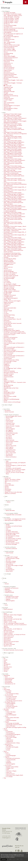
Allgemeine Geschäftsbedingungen (11, 399)
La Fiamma (8, 527)
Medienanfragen (7, 324)
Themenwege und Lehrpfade (12, 723)
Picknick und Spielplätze (9, 371)
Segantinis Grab (7, 107)
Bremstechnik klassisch (9, 73)
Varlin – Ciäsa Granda (11, 452)
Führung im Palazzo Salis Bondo (11, 275)
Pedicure (6, 52)
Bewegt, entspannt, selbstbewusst (11, 291)
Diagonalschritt (7, 64)
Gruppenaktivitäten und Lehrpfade (13, 514)
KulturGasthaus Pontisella (12, 433)
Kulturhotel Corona (10, 423)
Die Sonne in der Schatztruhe (10, 272)
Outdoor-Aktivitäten (9, 485)
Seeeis (5, 101)
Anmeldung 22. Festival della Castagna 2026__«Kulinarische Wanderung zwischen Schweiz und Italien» (13, 250)
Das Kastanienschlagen (9, 278)
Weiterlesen (4, 859)
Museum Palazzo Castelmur (12, 441)
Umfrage (5, 84)
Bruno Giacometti (8, 616)
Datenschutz (6, 320)
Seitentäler (6, 257)
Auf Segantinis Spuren (11, 698)
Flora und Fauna (7, 362)
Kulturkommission (10, 773)
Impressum (6, 397)
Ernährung (6, 81)
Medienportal (7, 675)
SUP (6, 482)
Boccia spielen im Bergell (9, 338)
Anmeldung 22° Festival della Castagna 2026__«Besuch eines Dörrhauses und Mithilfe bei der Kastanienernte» (15, 184)
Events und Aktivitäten (9, 317)
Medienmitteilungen (9, 678)
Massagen (6, 93)
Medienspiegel (8, 681)
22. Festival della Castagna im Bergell (14, 565)
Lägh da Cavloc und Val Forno (11, 481)
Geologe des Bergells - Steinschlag (11, 16)
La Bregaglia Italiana (8, 296)
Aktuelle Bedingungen (9, 261)
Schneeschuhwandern (9, 376)
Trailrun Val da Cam (8, 267)
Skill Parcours (7, 24)
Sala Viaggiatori (9, 430)
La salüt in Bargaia (8, 100)
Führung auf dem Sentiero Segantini (12, 330)
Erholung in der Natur (9, 98)
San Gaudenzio (9, 537)
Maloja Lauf (6, 104)
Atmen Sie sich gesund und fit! (11, 46)
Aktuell (5, 728)
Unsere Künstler (7, 340)
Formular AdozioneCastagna (10, 25)
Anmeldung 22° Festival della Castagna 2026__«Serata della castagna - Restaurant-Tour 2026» (14, 180)
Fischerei (6, 306)
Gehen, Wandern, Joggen (9, 49)
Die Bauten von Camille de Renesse (14, 526)
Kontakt (5, 400)
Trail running (7, 483)
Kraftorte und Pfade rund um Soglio (12, 45)
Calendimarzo (7, 365)
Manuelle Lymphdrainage (9, 29)
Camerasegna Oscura (10, 562)
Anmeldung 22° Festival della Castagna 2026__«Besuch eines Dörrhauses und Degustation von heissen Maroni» (15, 134)
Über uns (6, 383)
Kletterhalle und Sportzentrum (10, 337)
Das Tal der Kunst (8, 326)
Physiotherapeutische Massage (11, 31)
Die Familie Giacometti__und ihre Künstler (13, 650)
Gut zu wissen (8, 765)
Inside (5, 378)
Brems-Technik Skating (9, 60)
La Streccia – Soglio (10, 434)
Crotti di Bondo (9, 421)
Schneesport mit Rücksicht (10, 295)
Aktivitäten (6, 709)
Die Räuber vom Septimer (9, 274)
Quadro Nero (9, 427)
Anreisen (7, 583)
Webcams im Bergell (8, 260)
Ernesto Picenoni (9, 420)
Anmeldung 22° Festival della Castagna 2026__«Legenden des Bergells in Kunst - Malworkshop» (13, 138)
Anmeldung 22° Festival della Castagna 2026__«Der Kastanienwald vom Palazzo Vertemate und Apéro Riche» (13, 125)
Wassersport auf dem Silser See (11, 372)
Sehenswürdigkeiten (10, 428)
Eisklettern (6, 336)
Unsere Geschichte (8, 354)
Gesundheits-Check (8, 26)
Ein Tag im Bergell (8, 292)
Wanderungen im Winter (9, 392)
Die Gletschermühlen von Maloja (13, 538)
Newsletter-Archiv (8, 667)
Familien (7, 486)
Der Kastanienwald (10, 541)
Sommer (7, 710)
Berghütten (7, 589)
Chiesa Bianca (9, 438)
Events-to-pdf (8, 85)
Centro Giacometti (10, 424)
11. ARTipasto (9, 568)
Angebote (8, 599)
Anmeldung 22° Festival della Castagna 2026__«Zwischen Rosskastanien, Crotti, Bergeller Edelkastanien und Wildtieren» (15, 121)
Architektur (8, 530)
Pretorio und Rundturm (11, 457)
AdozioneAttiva (7, 638)
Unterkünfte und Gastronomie (11, 588)
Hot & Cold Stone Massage (10, 50)
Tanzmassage (6, 40)
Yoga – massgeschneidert (9, 42)
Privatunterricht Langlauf (9, 277)
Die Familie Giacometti (11, 696)
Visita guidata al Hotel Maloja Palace (12, 253)
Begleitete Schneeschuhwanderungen (12, 285)
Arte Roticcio (9, 437)
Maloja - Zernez (7, 299)
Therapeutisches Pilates (9, 39)
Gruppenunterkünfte (9, 592)
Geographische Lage (8, 87)
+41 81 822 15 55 (6, 836)
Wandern (7, 488)
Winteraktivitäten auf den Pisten (11, 388)
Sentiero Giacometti (9, 412)
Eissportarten (7, 369)
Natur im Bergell (7, 88)
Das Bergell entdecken (10, 702)
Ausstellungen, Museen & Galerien (14, 700)
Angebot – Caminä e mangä (10, 621)
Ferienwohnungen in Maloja (10, 361)
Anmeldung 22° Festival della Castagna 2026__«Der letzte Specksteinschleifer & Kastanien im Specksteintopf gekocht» (15, 210)
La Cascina (6, 313)
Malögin (8, 524)
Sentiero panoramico (8, 637)
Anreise (6, 752)
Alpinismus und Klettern (10, 493)
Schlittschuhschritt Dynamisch (11, 57)
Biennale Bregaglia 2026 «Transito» (14, 416)
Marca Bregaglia (7, 109)
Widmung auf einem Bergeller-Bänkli (13, 520)
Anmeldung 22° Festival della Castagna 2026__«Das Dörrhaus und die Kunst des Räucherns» (13, 219)
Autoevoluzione (9, 564)
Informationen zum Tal (10, 683)
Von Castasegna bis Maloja (10, 258)
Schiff (5, 389)
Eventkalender (9, 731)
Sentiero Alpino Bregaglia (9, 56)
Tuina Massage (7, 43)
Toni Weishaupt (9, 431)
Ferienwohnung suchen (9, 393)
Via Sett (5, 312)
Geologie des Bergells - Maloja (11, 22)
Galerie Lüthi (9, 444)
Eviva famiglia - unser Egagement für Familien (15, 519)
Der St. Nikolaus (7, 282)
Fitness (5, 613)
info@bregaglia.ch (6, 837)
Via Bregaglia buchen (8, 264)
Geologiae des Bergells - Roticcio (11, 19)
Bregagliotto (6, 364)
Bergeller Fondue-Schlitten (10, 289)
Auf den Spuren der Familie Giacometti (12, 323)
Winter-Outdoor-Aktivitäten (12, 717)
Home (6, 676)
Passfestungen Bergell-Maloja (12, 533)
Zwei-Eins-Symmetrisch (9, 67)
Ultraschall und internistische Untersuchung (14, 28)
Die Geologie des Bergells (9, 12)
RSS (4, 658)
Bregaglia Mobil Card (8, 329)
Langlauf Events (7, 303)
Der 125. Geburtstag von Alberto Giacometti (14, 623)
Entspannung (7, 97)
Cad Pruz (8, 419)
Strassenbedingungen (11, 755)
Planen (5, 751)
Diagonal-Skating (7, 70)
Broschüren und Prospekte (12, 598)
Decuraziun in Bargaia (11, 561)
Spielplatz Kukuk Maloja (9, 315)
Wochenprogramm (10, 569)
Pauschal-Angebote (10, 600)
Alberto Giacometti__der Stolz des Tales (13, 619)
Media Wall (6, 309)
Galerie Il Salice (9, 443)
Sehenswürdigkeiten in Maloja (10, 108)
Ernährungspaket (7, 32)
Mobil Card (8, 772)
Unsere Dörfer (7, 316)
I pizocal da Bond (8, 270)
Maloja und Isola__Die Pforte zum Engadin (15, 469)
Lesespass (6, 390)
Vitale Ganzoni (9, 455)
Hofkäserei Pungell (8, 375)
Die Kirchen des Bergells (11, 544)
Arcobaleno (8, 566)
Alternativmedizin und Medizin (11, 77)
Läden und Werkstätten (9, 102)
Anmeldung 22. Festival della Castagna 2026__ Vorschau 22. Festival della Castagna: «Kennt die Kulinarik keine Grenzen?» (15, 333)
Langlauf (5, 265)
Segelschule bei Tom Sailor (10, 263)
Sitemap (5, 671)
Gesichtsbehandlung (8, 53)
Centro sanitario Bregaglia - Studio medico (13, 80)
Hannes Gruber (9, 417)
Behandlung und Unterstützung (11, 95)
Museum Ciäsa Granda (11, 445)
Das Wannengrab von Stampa (12, 536)
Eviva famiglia (9, 776)
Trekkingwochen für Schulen (12, 596)
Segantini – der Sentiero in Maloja (12, 479)
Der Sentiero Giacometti (9, 644)
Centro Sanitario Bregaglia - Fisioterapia (13, 83)
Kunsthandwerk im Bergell (12, 540)
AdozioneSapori (7, 640)
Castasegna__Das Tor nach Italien (13, 471)
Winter (6, 716)
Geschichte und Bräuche (11, 548)
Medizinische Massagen (9, 91)
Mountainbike (8, 489)
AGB (5, 661)
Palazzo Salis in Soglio (11, 534)
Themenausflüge (7, 90)
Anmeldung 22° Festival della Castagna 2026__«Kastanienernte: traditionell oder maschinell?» (13, 163)
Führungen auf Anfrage (9, 288)
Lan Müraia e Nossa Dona (12, 531)
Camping (8, 761)
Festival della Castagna (11, 737)
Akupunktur (6, 627)
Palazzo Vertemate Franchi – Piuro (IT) (12, 319)
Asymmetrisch (7, 71)
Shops (7, 769)
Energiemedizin (7, 38)
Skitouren (6, 268)
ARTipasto (8, 738)
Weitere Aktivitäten (10, 510)
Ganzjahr (7, 721)
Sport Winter (7, 395)
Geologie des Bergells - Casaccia (11, 21)
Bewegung (6, 78)
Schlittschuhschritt (8, 59)
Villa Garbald (9, 435)
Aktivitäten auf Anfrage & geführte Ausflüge (16, 727)
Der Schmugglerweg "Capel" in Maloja (12, 368)
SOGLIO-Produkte (8, 358)
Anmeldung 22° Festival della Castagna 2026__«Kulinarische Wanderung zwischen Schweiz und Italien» (13, 156)
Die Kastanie (6, 305)
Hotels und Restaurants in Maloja (11, 360)
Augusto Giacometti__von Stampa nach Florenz (14, 634)
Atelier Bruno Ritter (10, 451)
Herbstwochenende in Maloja (12, 558)
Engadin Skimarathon (8, 302)
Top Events (8, 559)
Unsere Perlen (7, 689)
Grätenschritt (7, 61)
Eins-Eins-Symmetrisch (9, 68)
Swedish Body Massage (9, 47)
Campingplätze (8, 591)
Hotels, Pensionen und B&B (10, 396)
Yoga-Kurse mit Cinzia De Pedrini (11, 641)
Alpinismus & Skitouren (9, 286)
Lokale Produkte (9, 552)
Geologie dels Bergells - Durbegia (11, 18)
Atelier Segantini (9, 447)
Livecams (8, 748)
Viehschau (6, 279)
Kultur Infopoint (9, 448)
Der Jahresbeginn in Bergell (10, 284)
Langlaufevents (9, 741)
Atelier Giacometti (10, 440)
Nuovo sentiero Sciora (9, 636)
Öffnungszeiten (7, 386)
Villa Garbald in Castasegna (10, 350)
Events (6, 605)
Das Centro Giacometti (9, 631)
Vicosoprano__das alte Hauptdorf (13, 468)
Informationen (8, 744)
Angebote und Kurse (8, 94)
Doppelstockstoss (8, 66)
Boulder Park (8, 478)
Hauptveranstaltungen (10, 736)
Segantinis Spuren (8, 645)
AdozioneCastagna (8, 643)
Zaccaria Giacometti (8, 617)
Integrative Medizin (8, 633)
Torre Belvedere (9, 454)
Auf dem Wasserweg (8, 385)
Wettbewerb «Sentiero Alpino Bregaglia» (13, 614)
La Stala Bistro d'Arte (11, 450)
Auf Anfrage (6, 367)
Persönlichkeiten (7, 322)
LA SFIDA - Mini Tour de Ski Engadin (12, 301)
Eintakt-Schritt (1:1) (8, 63)
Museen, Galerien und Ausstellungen (12, 402)
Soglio (5, 345)
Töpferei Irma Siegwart (9, 381)
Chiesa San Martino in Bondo (12, 543)
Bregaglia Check (7, 294)
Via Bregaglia (8, 490)
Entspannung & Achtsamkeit (10, 74)
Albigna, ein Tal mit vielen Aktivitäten (13, 492)
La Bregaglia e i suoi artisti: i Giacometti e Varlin (15, 382)
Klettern (9, 502)
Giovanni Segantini (8, 341)
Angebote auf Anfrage (9, 76)
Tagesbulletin (7, 54)
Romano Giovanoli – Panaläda (13, 426)
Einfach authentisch (8, 609)
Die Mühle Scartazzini (9, 374)
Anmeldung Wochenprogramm (11, 298)
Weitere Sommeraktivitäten (10, 308)
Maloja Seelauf (9, 571)
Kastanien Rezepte (8, 310)
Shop (5, 778)
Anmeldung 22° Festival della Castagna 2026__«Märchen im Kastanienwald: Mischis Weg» (14, 129)
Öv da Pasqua (7, 281)
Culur (7, 528)
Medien (5, 327)
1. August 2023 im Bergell (12, 557)
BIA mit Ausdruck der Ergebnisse (11, 36)
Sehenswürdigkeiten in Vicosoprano (12, 105)
